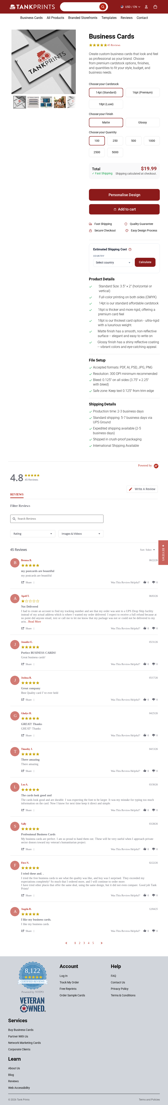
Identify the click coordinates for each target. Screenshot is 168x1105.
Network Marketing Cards (24, 1042)
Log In (64, 975)
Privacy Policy (119, 988)
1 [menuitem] (75, 943)
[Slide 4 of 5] (60, 102)
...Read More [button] (33, 621)
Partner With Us (18, 1036)
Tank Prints (23, 1099)
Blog (11, 1074)
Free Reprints (68, 988)
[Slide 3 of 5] (46, 102)
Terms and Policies (149, 1099)
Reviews (13, 1081)
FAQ (113, 975)
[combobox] (32, 533)
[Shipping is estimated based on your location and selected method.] (130, 249)
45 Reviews (113, 45)
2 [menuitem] (79, 943)
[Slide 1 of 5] (19, 102)
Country (98, 256)
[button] (28, 582)
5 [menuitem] (93, 943)
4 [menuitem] (88, 943)
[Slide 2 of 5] (33, 102)
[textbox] (157, 551)
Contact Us (118, 982)
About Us (14, 1068)
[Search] (84, 6)
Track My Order (69, 982)
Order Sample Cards (72, 995)
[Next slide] (71, 61)
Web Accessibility (19, 1087)
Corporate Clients (19, 1049)
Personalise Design (124, 195)
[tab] (142, 489)
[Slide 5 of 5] (73, 102)
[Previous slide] (15, 61)
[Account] (146, 6)
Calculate (145, 262)
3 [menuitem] (84, 943)
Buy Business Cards (20, 1029)
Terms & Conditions (123, 995)
